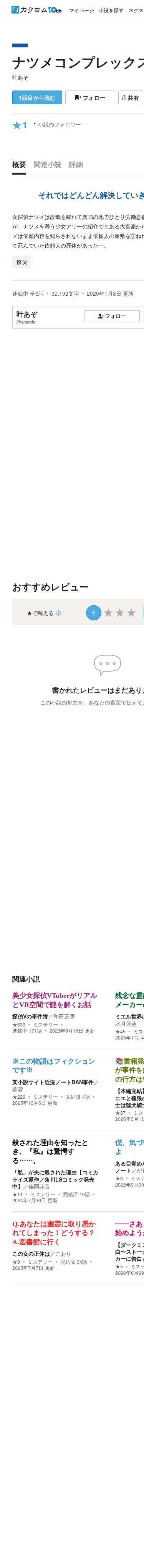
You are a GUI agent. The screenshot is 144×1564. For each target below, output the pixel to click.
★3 (119, 1178)
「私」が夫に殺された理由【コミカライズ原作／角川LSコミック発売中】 (55, 1179)
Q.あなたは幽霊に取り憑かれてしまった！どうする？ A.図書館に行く (54, 1233)
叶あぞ (20, 77)
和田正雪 (64, 1016)
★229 (18, 1097)
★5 (119, 1266)
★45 (120, 1031)
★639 (18, 1025)
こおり (63, 1253)
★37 (120, 1113)
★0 (16, 1262)
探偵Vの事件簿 (30, 1016)
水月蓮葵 (126, 1023)
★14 (17, 1194)
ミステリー (45, 1024)
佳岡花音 (39, 1186)
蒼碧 (17, 1089)
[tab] (21, 166)
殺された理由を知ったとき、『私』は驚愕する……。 (50, 1151)
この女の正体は (31, 1253)
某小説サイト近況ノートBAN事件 (53, 1082)
